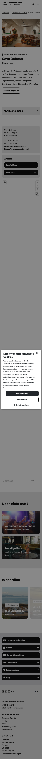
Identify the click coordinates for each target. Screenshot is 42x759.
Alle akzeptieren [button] (22, 393)
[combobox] (37, 353)
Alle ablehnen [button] (22, 400)
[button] (21, 405)
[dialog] (21, 379)
